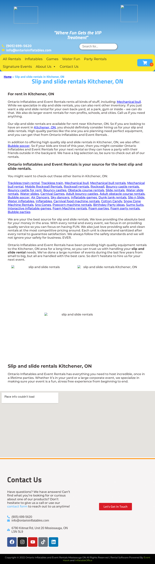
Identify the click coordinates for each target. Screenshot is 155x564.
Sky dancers (60, 197)
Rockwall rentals (76, 186)
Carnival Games (52, 194)
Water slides (29, 194)
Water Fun (71, 59)
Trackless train (52, 183)
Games (52, 59)
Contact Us (69, 67)
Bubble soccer (19, 146)
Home (8, 76)
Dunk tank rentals (112, 197)
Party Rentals (95, 59)
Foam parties (98, 208)
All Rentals (12, 59)
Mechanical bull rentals (108, 183)
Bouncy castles (54, 190)
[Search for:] (98, 46)
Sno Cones (43, 205)
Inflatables (34, 59)
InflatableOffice (83, 560)
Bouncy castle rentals (122, 186)
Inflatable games (84, 197)
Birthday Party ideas (109, 205)
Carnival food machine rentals (76, 201)
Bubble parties (19, 212)
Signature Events (17, 67)
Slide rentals (115, 190)
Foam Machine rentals (70, 208)
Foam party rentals (125, 208)
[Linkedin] (53, 542)
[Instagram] (22, 542)
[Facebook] (12, 542)
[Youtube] (32, 542)
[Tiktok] (43, 542)
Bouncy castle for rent (25, 190)
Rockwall (97, 186)
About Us (43, 67)
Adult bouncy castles (82, 194)
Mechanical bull (129, 102)
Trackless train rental (24, 183)
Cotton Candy (111, 201)
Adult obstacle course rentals (122, 194)
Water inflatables (21, 201)
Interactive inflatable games (29, 208)
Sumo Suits (134, 205)
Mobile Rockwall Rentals (43, 186)
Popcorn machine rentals (72, 205)
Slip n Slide (136, 197)
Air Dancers (40, 197)
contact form (17, 506)
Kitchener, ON (45, 127)
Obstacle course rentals (86, 190)
